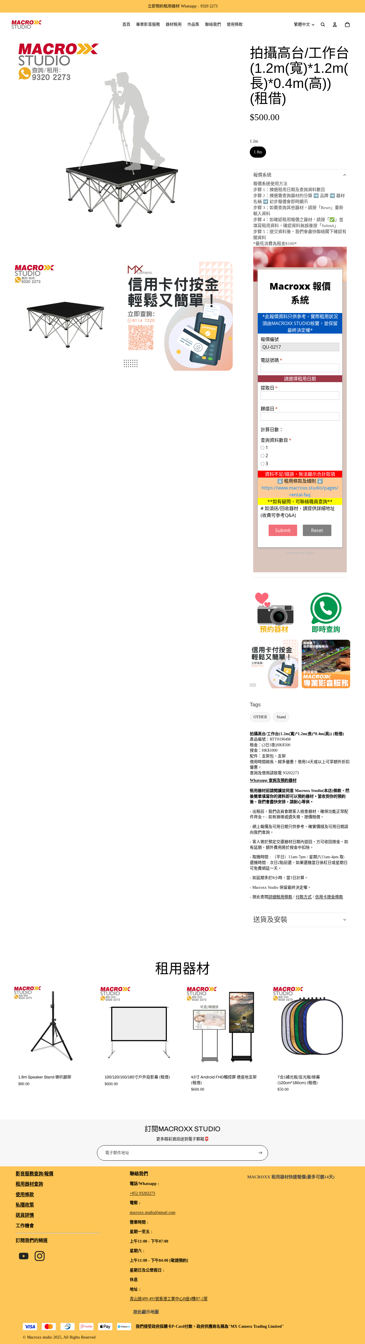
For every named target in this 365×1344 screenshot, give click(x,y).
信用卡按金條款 (329, 897)
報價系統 (262, 174)
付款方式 (304, 897)
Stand (281, 717)
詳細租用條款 (280, 897)
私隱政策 (25, 1204)
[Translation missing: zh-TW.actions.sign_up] (260, 1153)
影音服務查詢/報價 (34, 1173)
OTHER (260, 717)
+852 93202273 (142, 1193)
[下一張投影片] (172, 1026)
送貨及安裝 (270, 919)
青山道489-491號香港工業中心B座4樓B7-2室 (169, 1299)
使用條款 (25, 1194)
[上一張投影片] (106, 1026)
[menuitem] (126, 24)
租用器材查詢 (29, 1183)
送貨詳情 (25, 1215)
